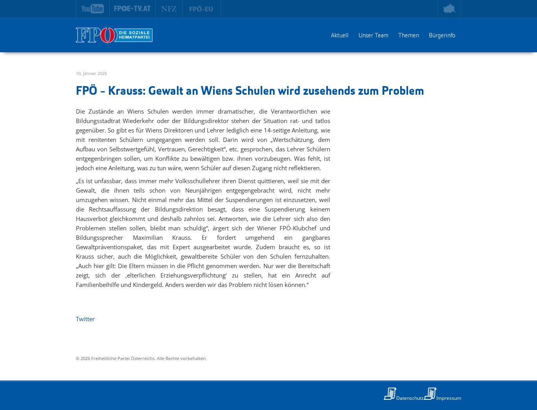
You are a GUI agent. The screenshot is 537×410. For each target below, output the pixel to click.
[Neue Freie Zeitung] (169, 9)
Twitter (85, 319)
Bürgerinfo (442, 36)
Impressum (448, 398)
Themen (408, 36)
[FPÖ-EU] (202, 9)
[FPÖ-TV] (133, 9)
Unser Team (373, 36)
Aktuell (340, 36)
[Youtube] (93, 9)
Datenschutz (410, 398)
